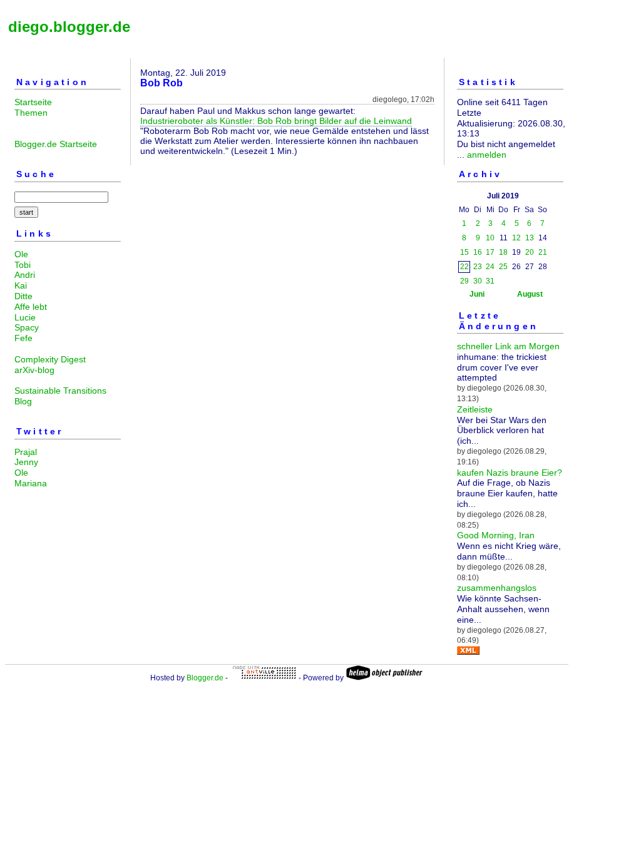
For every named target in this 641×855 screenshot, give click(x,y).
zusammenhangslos (496, 588)
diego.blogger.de (69, 26)
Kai (20, 285)
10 (490, 237)
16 (477, 252)
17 (490, 252)
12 (516, 237)
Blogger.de (205, 677)
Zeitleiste (475, 409)
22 (464, 266)
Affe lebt (30, 307)
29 (464, 281)
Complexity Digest (50, 359)
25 (503, 266)
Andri (24, 275)
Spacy (26, 327)
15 (464, 252)
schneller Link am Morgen (508, 346)
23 (477, 266)
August (530, 294)
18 (503, 252)
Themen (31, 113)
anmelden (486, 155)
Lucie (25, 317)
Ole (21, 254)
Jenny (26, 462)
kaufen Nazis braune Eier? (509, 473)
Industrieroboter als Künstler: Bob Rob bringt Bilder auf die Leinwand (276, 121)
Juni (477, 294)
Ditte (23, 296)
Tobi (22, 265)
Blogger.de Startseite (55, 144)
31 (490, 281)
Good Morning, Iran (496, 535)
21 (542, 252)
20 (529, 252)
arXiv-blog (34, 370)
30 (477, 281)
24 (490, 266)
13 (529, 237)
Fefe (23, 338)
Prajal (25, 452)
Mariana (30, 483)
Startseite (33, 102)
